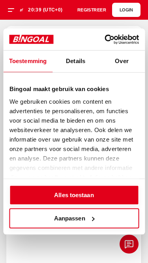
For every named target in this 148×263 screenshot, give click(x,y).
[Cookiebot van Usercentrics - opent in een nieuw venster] (105, 39)
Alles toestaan (74, 195)
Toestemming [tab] (28, 61)
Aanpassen (69, 218)
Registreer (91, 10)
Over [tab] (121, 61)
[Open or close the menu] (14, 11)
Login (126, 10)
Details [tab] (75, 61)
